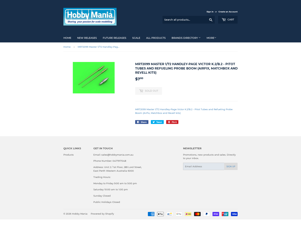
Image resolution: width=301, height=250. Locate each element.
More (210, 37)
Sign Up (230, 166)
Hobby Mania (79, 213)
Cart (230, 19)
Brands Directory (185, 37)
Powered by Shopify (102, 213)
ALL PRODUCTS (156, 37)
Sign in (210, 11)
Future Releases (114, 37)
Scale (136, 37)
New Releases (87, 37)
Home (67, 37)
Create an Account (228, 11)
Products (68, 154)
